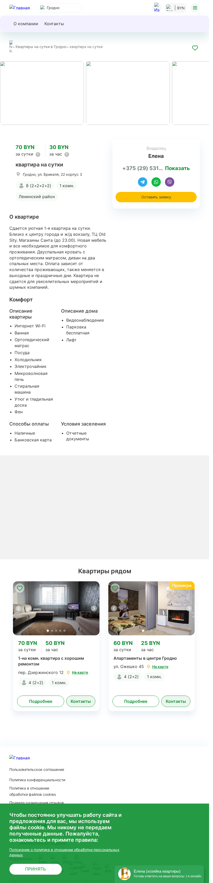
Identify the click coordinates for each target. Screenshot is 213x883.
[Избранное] (157, 7)
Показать (177, 167)
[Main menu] (195, 7)
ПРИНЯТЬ (35, 869)
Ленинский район (37, 195)
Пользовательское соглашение (36, 768)
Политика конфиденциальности (37, 778)
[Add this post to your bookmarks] (195, 49)
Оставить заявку (156, 196)
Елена (156, 155)
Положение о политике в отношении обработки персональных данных (64, 852)
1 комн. (66, 184)
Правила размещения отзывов (36, 801)
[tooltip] (38, 153)
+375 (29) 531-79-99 (142, 167)
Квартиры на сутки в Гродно (41, 46)
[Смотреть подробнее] (56, 607)
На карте (80, 671)
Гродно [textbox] (53, 7)
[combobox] (59, 7)
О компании (26, 23)
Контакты (54, 23)
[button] (93, 607)
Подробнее (40, 700)
